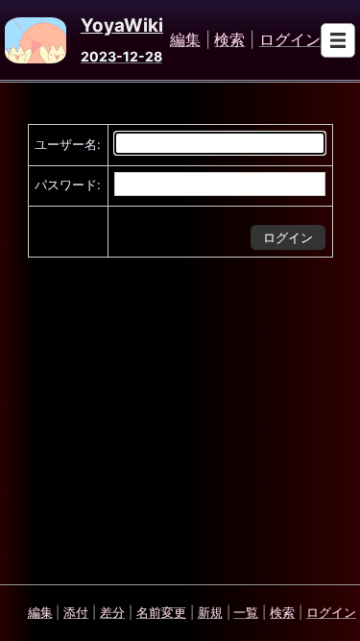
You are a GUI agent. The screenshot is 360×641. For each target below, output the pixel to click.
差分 (112, 612)
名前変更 (161, 612)
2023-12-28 (121, 56)
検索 (229, 40)
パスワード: (68, 184)
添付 (75, 612)
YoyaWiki (122, 26)
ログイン (290, 40)
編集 (185, 40)
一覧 (245, 612)
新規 (210, 612)
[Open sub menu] (338, 40)
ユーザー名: (68, 144)
